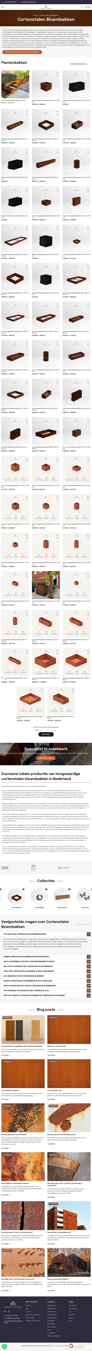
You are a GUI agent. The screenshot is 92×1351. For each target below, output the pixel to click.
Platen (49, 1330)
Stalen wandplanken (53, 1336)
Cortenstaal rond (54, 1090)
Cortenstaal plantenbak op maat (13, 100)
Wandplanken (51, 1308)
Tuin (70, 1311)
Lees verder (5, 1055)
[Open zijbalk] (2, 678)
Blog (27, 1308)
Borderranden (51, 1317)
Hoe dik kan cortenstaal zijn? (59, 1232)
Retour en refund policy (33, 1320)
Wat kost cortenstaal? (56, 1046)
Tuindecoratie (73, 1308)
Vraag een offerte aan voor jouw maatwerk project (22, 52)
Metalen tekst (51, 1311)
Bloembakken (51, 1333)
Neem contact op (46, 758)
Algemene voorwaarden (33, 1314)
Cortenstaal (7, 1017)
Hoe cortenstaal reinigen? (58, 1279)
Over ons (28, 1305)
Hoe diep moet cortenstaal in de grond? (18, 1279)
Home (35, 15)
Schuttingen (51, 1324)
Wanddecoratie (52, 1314)
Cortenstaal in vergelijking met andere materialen (21, 1046)
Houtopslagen (51, 1327)
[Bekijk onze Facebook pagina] (4, 1346)
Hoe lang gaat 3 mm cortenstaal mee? (17, 1232)
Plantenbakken (51, 1305)
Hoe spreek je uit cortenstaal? (14, 1134)
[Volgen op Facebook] (5, 1311)
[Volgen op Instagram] (8, 1311)
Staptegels (50, 1320)
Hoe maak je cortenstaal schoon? (15, 1183)
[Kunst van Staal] (71, 1348)
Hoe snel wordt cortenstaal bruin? (61, 1134)
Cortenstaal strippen (10, 1090)
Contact (28, 1311)
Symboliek (72, 1314)
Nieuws (71, 1317)
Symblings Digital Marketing (62, 1345)
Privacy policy (30, 1317)
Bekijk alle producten (78, 64)
